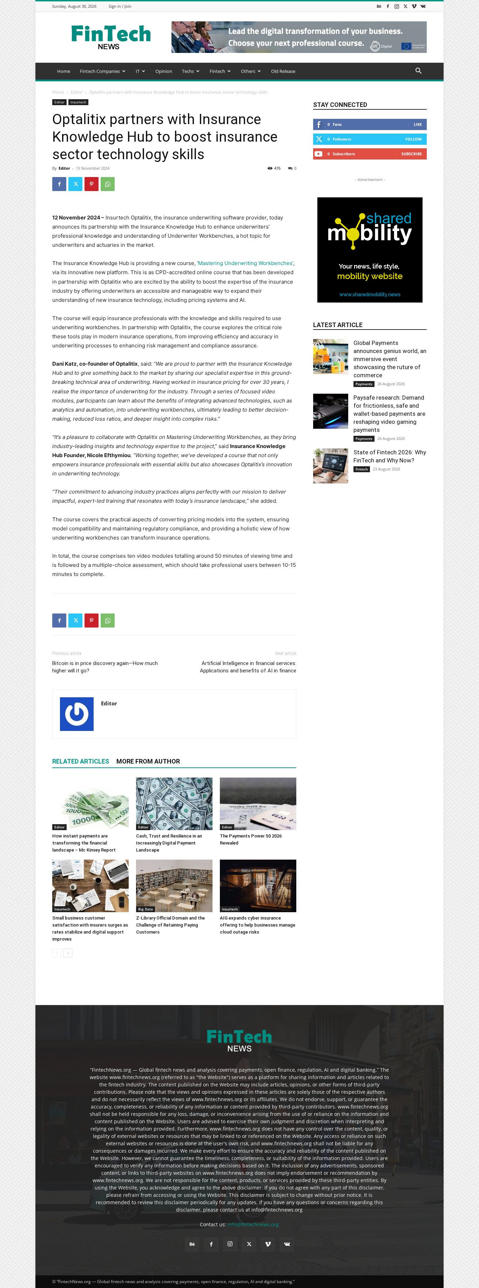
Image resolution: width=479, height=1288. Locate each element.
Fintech (217, 71)
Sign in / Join (120, 6)
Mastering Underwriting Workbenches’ (245, 263)
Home (63, 71)
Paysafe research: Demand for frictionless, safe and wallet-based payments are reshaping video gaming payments (389, 413)
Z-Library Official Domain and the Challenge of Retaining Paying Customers (170, 925)
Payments (364, 383)
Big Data (145, 909)
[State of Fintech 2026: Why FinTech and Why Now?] (330, 465)
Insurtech (78, 102)
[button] (418, 71)
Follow (413, 139)
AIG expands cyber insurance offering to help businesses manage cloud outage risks (257, 925)
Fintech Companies (100, 71)
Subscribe (412, 153)
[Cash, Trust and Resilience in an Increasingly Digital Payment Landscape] (174, 804)
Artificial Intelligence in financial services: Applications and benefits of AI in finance (248, 667)
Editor (76, 92)
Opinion (163, 71)
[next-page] (67, 953)
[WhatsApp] (108, 184)
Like (418, 124)
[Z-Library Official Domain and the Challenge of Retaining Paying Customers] (174, 886)
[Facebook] (388, 6)
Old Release (283, 71)
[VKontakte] (423, 6)
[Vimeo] (414, 6)
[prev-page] (56, 953)
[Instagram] (396, 6)
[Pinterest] (92, 184)
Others (248, 71)
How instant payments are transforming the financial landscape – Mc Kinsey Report (84, 843)
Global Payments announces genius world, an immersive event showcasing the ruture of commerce (389, 359)
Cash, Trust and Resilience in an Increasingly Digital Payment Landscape (169, 843)
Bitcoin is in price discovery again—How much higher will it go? (105, 667)
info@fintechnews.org (253, 1224)
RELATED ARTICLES (80, 761)
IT (138, 71)
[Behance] (379, 6)
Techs (188, 71)
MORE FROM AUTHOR (148, 761)
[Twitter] (405, 6)
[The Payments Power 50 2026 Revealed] (258, 804)
